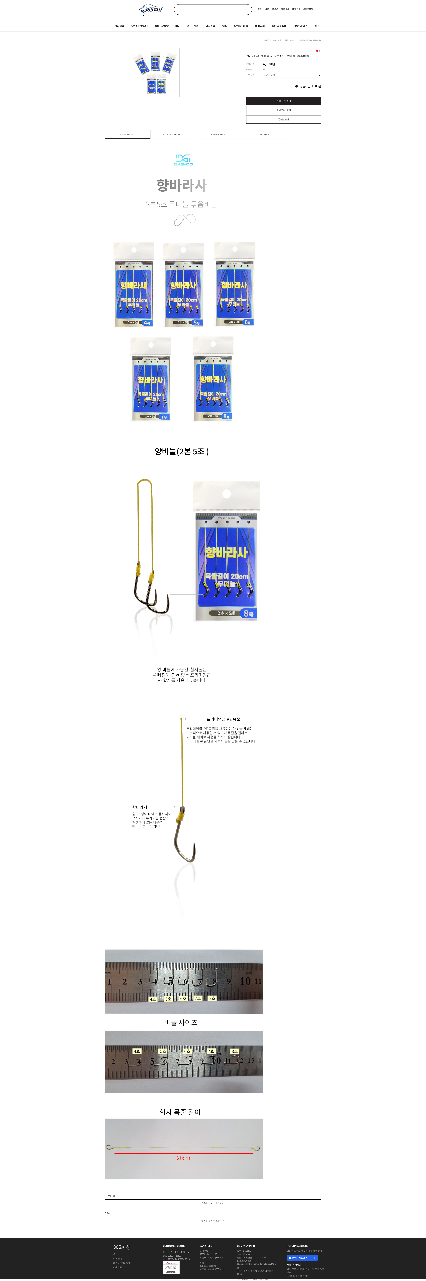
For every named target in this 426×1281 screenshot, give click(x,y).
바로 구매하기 (284, 101)
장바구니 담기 (284, 110)
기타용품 (119, 25)
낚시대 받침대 (139, 25)
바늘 (275, 40)
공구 (316, 25)
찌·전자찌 (193, 25)
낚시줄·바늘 (241, 25)
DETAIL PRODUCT (128, 134)
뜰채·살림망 (162, 25)
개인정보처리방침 (121, 1263)
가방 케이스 (301, 25)
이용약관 (117, 1267)
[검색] (247, 9)
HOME (266, 40)
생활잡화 (260, 25)
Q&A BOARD (265, 134)
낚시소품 (210, 25)
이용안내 (117, 1258)
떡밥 (224, 25)
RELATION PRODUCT (173, 134)
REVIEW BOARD (219, 134)
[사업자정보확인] (245, 1261)
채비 (177, 25)
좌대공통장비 (279, 25)
